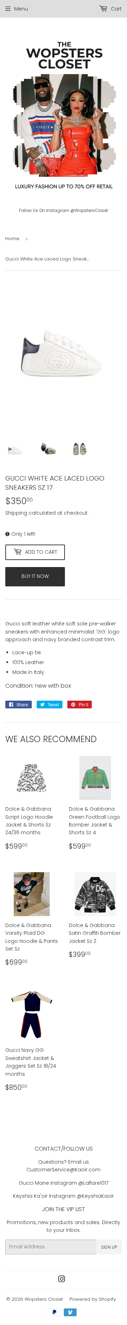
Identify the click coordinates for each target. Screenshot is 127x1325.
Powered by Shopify (92, 1299)
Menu (21, 8)
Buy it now (35, 576)
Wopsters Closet (44, 1299)
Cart (115, 8)
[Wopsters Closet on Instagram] (61, 1280)
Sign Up (109, 1247)
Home (12, 238)
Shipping (16, 512)
